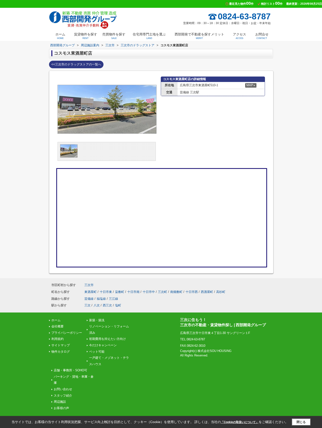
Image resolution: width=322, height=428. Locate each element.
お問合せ (261, 35)
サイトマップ (60, 345)
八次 (97, 305)
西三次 (107, 305)
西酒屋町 (207, 292)
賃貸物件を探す (85, 35)
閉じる (301, 422)
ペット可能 (96, 351)
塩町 (118, 305)
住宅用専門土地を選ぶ (149, 35)
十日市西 (192, 292)
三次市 (89, 285)
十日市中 (149, 292)
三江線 (113, 298)
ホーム (60, 35)
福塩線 (101, 298)
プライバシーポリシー (66, 332)
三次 (87, 305)
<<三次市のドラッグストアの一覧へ (76, 64)
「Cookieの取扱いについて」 (240, 422)
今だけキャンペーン (103, 345)
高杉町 (220, 292)
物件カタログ (60, 351)
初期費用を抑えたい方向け (107, 339)
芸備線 (89, 298)
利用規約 (57, 339)
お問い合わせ (63, 389)
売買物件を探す (113, 35)
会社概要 (57, 326)
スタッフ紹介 (63, 395)
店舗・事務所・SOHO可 (70, 370)
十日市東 (106, 292)
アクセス (239, 35)
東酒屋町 (90, 292)
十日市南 (133, 292)
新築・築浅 (96, 320)
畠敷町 (119, 292)
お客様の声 (61, 408)
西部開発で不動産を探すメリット (199, 35)
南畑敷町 (176, 292)
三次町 (162, 292)
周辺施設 (60, 401)
